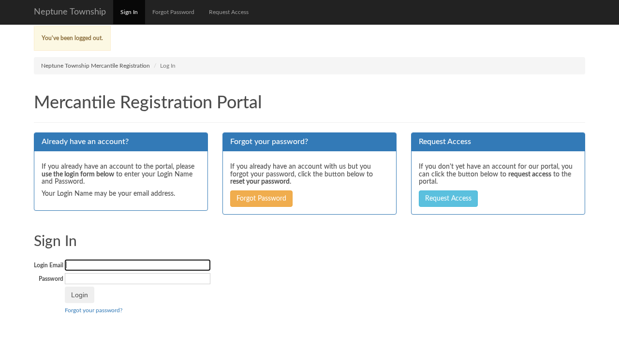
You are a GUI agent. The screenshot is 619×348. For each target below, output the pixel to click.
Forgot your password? (93, 310)
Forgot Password (173, 12)
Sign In (129, 12)
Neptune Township (70, 12)
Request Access (229, 12)
